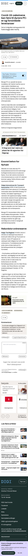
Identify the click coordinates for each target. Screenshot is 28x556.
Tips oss (22, 481)
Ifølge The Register (7, 232)
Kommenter (14, 57)
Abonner (19, 3)
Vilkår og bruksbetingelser (9, 521)
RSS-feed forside (6, 502)
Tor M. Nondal (5, 497)
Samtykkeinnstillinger (8, 518)
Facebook (4, 505)
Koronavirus (18, 310)
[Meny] (25, 3)
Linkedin (3, 509)
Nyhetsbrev (5, 515)
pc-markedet (6, 312)
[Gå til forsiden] (4, 3)
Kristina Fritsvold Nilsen (9, 491)
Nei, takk (20, 553)
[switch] (24, 75)
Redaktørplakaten (20, 531)
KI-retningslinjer (6, 524)
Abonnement (5, 536)
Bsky (2, 512)
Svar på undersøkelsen (8, 553)
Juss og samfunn (7, 11)
